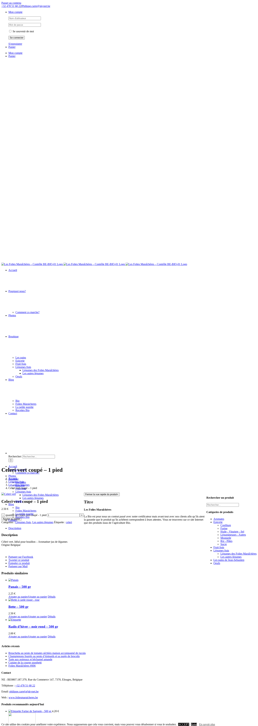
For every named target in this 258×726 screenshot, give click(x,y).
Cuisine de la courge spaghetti (25, 662)
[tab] (46, 528)
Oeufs (216, 563)
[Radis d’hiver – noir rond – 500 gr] (46, 619)
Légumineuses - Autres (233, 534)
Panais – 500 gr (19, 587)
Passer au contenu (11, 2)
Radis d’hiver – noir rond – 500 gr (33, 626)
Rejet (194, 724)
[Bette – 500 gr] (46, 600)
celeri (69, 522)
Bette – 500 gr (18, 607)
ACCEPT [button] (183, 724)
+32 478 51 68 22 (11, 6)
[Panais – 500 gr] (46, 580)
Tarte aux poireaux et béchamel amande (30, 659)
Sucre (223, 544)
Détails (51, 596)
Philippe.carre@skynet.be (36, 6)
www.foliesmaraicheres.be (23, 697)
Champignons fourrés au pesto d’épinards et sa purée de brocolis (44, 656)
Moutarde (225, 537)
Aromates (218, 518)
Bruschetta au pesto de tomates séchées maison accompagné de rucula (47, 653)
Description (14, 528)
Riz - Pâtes (226, 541)
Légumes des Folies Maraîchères (238, 553)
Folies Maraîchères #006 (22, 665)
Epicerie (218, 522)
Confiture (225, 525)
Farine (223, 528)
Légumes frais (23, 522)
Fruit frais (218, 547)
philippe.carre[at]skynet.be (24, 691)
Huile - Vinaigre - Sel (232, 531)
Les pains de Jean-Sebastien (228, 560)
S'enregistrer (15, 43)
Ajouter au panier (18, 596)
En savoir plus (207, 724)
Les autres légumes (42, 522)
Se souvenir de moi (23, 31)
